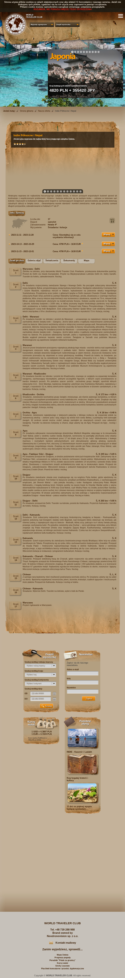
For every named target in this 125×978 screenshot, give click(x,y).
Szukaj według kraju (34, 671)
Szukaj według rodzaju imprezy (39, 662)
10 (98, 52)
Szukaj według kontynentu (37, 680)
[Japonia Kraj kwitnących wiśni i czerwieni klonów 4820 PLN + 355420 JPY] (85, 97)
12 (80, 191)
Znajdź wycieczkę (63, 24)
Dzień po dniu (17, 260)
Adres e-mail (73, 669)
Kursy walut (62, 963)
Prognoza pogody (63, 957)
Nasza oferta (44, 111)
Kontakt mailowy (66, 942)
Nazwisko (71, 688)
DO (26, 699)
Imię (69, 678)
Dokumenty (69, 260)
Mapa (86, 260)
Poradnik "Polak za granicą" (62, 960)
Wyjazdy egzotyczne (39, 24)
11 (77, 191)
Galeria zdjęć (34, 260)
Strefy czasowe (62, 966)
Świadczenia (51, 260)
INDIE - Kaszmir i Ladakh (79, 752)
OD (26, 693)
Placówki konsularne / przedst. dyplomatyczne (62, 968)
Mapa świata (62, 955)
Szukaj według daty (33, 689)
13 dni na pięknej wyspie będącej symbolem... (79, 807)
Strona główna (26, 111)
